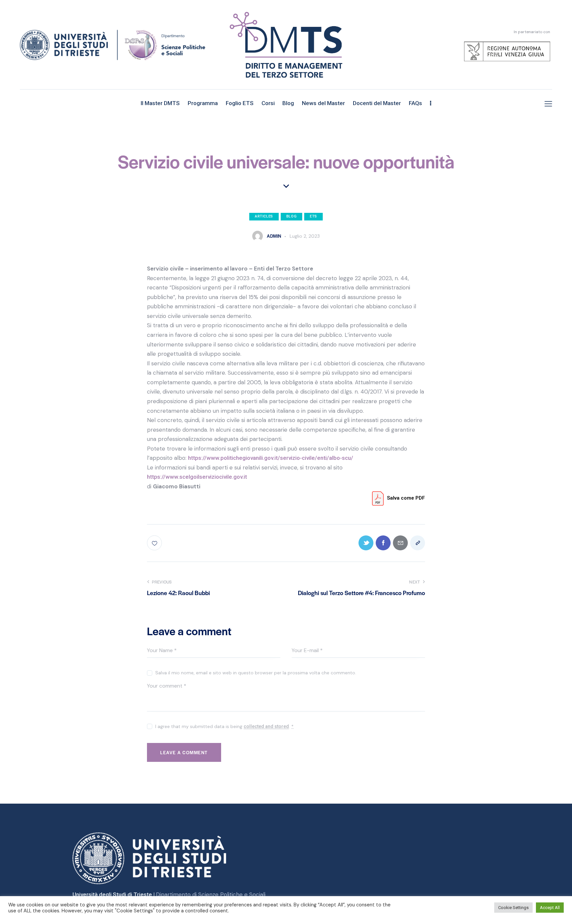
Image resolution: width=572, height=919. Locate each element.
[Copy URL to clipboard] (417, 542)
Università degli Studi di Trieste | (114, 894)
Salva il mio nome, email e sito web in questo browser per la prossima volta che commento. (255, 673)
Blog (291, 216)
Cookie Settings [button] (513, 907)
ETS (313, 216)
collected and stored (266, 726)
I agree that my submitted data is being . (224, 726)
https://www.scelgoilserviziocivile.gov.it (197, 476)
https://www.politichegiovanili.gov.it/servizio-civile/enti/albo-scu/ (270, 458)
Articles (264, 216)
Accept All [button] (550, 907)
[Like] (155, 542)
